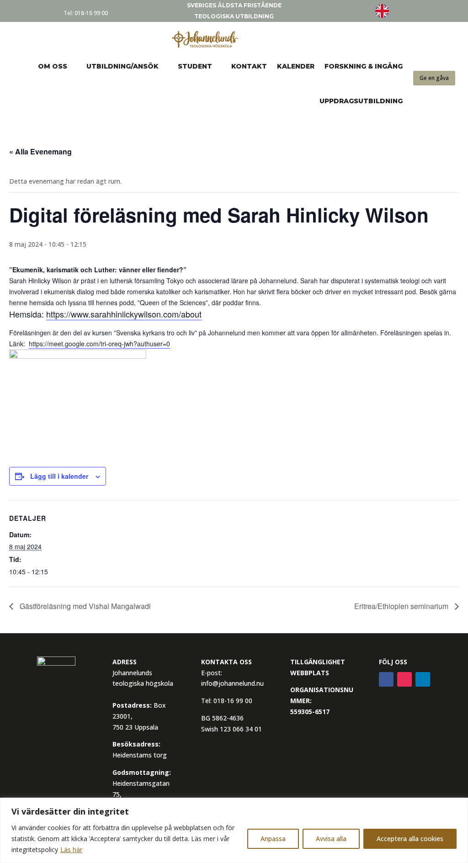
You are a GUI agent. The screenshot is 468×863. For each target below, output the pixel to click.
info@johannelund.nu (232, 683)
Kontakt (249, 66)
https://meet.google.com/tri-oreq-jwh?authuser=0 (99, 343)
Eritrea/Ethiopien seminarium (402, 606)
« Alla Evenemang (40, 151)
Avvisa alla (331, 838)
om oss (52, 66)
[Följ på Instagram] (404, 679)
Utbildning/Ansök (122, 66)
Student (195, 66)
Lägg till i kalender (59, 476)
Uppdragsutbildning (361, 101)
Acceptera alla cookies (410, 838)
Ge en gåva (434, 78)
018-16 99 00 (91, 13)
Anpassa (273, 838)
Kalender (295, 66)
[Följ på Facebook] (386, 679)
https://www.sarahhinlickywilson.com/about (124, 314)
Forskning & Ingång (363, 66)
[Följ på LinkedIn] (422, 679)
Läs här (71, 849)
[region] (234, 830)
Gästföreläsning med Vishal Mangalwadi (84, 606)
